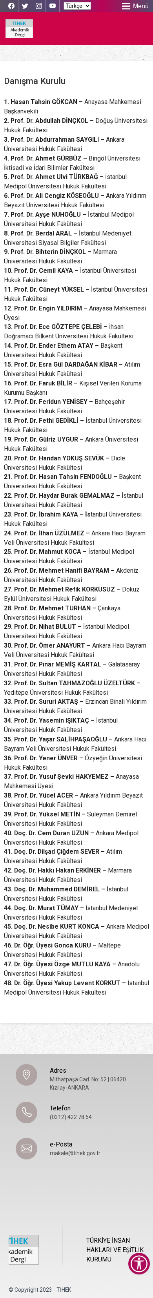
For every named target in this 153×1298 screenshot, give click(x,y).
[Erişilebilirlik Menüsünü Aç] (139, 1263)
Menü (141, 6)
